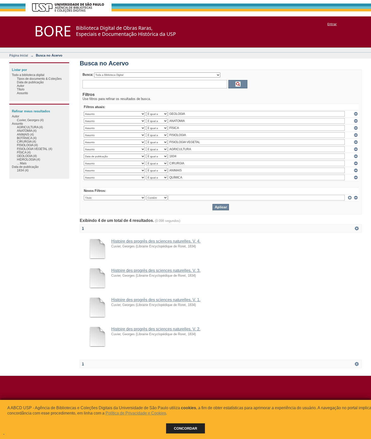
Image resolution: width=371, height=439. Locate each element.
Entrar (332, 24)
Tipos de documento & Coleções (39, 78)
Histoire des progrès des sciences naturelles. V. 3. (155, 270)
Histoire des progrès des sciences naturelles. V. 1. (155, 300)
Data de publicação (30, 82)
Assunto (22, 93)
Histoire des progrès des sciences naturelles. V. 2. (155, 329)
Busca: (88, 74)
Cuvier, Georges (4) (30, 120)
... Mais (21, 163)
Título (20, 89)
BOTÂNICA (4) (27, 138)
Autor (20, 85)
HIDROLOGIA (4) (28, 159)
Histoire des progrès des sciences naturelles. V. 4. (155, 241)
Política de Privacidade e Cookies (135, 413)
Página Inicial (18, 55)
